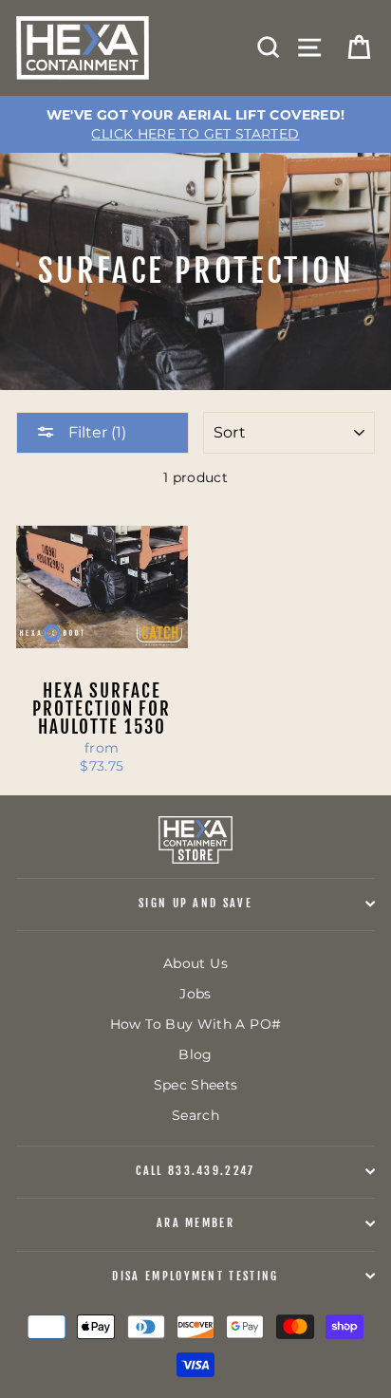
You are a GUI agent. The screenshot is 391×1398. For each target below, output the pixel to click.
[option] (195, 124)
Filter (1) (95, 432)
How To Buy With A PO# (196, 1024)
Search (195, 1115)
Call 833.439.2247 (195, 1171)
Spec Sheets (196, 1084)
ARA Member (195, 1223)
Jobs (195, 993)
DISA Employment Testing (195, 1276)
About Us (195, 963)
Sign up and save (195, 903)
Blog (195, 1054)
